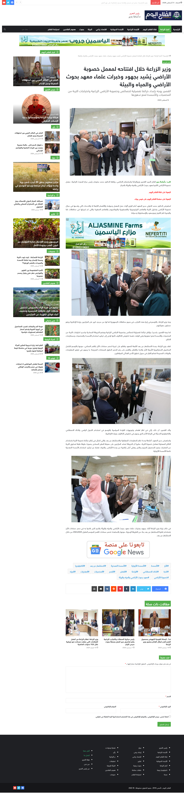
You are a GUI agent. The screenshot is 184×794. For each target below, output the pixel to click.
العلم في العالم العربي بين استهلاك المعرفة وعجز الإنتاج (29, 134)
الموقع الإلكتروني (110, 706)
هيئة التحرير (86, 759)
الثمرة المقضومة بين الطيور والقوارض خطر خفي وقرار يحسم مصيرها (30, 272)
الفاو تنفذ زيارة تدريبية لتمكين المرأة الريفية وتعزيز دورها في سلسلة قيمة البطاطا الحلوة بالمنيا (28, 347)
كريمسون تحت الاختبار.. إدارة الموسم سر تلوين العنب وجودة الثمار (38, 243)
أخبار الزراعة (164, 29)
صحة (165, 774)
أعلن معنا (86, 750)
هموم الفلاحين (69, 29)
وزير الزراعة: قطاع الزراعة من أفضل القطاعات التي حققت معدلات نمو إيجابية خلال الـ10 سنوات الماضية (82, 641)
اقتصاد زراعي (101, 29)
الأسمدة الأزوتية (138, 565)
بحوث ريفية (137, 765)
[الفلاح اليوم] (153, 15)
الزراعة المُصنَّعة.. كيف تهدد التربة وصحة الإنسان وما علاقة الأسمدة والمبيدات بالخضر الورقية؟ (30, 259)
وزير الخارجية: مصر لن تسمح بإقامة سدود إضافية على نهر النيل (38, 81)
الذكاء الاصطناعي (150, 571)
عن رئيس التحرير (84, 768)
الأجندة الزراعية (133, 29)
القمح (111, 571)
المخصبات (98, 571)
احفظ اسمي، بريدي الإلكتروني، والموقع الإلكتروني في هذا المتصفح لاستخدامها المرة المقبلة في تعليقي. (132, 716)
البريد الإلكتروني (165, 706)
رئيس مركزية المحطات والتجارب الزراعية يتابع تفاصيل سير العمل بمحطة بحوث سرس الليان (119, 641)
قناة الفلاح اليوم (150, 29)
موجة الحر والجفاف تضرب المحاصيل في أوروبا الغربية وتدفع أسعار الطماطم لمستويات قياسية (29, 328)
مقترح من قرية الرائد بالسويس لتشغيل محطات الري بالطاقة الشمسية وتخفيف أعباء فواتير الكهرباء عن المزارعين (38, 310)
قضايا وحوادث (110, 747)
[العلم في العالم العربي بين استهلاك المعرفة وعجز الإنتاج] (52, 136)
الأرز (165, 565)
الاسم (168, 696)
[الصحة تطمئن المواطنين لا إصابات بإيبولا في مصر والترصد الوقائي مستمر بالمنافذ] (52, 367)
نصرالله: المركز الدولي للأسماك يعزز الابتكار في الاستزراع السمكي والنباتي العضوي (28, 203)
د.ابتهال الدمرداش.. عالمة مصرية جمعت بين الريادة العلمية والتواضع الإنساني (29, 147)
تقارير (139, 761)
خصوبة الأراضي (160, 577)
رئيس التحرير (163, 747)
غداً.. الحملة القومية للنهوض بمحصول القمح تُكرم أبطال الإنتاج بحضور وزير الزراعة (156, 641)
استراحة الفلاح (53, 29)
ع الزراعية (112, 756)
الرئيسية (176, 29)
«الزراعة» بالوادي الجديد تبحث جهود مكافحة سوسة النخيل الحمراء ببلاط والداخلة (118, 2)
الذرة (165, 571)
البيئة (90, 29)
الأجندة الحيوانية (117, 29)
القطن (123, 571)
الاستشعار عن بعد (97, 565)
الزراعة (134, 571)
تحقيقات (112, 761)
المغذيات (84, 571)
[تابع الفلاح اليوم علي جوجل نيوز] (118, 549)
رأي (114, 752)
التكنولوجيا (79, 565)
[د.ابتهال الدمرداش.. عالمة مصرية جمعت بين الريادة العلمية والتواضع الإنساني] (52, 148)
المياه (72, 571)
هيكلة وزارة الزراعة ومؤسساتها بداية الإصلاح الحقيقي (40, 118)
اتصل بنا (87, 755)
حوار (139, 747)
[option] (36, 71)
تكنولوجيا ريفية (162, 769)
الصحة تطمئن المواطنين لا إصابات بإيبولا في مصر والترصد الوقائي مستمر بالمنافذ (29, 366)
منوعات (112, 774)
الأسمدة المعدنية (118, 565)
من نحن (87, 764)
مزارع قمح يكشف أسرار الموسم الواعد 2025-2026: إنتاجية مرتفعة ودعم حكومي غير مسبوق (38, 185)
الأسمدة (154, 565)
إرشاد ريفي (137, 752)
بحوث (81, 29)
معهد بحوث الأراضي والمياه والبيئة (133, 577)
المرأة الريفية (111, 765)
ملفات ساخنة (136, 769)
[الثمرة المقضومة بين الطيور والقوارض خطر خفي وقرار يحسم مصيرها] (52, 274)
